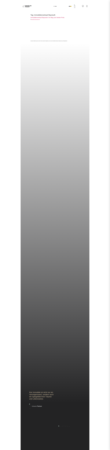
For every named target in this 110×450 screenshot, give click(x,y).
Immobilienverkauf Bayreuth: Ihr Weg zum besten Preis (47, 17)
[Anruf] (87, 6)
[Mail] (83, 6)
